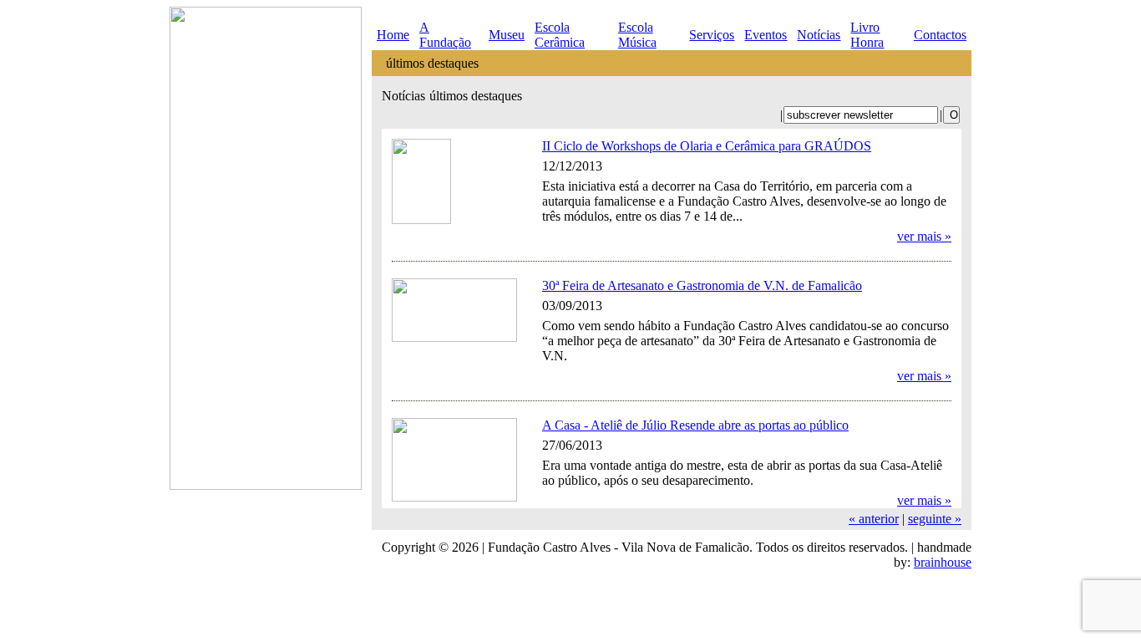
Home (393, 35)
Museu (507, 35)
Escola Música (637, 34)
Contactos (940, 35)
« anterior (874, 519)
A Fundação (445, 34)
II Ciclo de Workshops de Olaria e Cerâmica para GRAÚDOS (706, 146)
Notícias (818, 35)
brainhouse (942, 562)
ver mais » (924, 236)
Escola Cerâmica (560, 34)
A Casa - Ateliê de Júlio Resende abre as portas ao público (695, 425)
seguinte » (934, 519)
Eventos (765, 35)
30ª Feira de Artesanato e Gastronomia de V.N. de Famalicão (702, 285)
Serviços (711, 35)
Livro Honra (867, 34)
